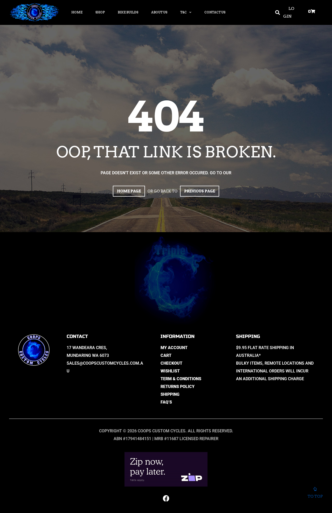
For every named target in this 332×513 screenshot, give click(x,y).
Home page (129, 191)
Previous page (199, 191)
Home (76, 12)
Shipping (170, 394)
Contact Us (214, 12)
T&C (183, 12)
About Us (159, 12)
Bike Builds (128, 12)
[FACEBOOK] (166, 498)
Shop (100, 12)
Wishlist (170, 371)
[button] (277, 12)
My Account (174, 347)
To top (315, 496)
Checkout (171, 363)
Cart (166, 355)
